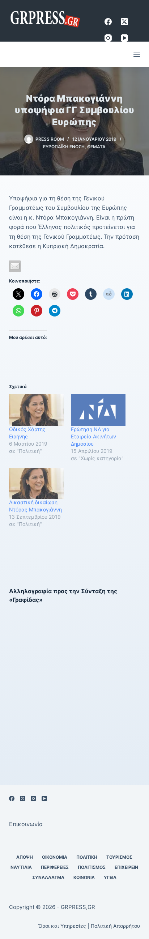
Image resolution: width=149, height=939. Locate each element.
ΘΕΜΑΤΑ (96, 146)
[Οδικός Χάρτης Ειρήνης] (36, 409)
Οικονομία (54, 857)
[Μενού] (136, 54)
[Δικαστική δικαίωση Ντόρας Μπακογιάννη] (36, 483)
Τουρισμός (119, 857)
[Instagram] (108, 38)
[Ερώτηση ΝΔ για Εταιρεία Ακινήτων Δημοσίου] (98, 409)
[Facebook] (108, 21)
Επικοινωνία (26, 824)
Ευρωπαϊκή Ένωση (64, 146)
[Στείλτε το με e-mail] (15, 266)
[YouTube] (124, 38)
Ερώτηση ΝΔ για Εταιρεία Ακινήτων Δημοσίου (93, 436)
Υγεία (110, 877)
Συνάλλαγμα (48, 877)
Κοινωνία (84, 877)
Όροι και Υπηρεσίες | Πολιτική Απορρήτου (89, 926)
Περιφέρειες (55, 867)
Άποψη (24, 857)
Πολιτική (86, 857)
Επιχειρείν (126, 867)
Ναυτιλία (21, 867)
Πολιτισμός (92, 867)
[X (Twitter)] (124, 21)
